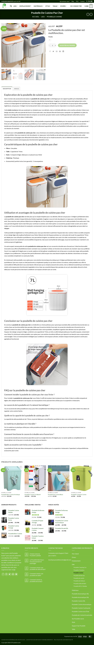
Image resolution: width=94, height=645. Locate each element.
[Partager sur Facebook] (50, 51)
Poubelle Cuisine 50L (78, 601)
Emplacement (25, 6)
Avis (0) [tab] (16, 88)
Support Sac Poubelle (78, 626)
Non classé (75, 554)
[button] (76, 6)
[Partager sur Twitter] (53, 51)
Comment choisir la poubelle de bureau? (36, 580)
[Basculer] (91, 564)
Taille (55, 6)
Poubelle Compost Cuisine (78, 494)
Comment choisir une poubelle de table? (36, 574)
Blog (73, 1)
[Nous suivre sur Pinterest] (91, 1)
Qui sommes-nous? (65, 1)
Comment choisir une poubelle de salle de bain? (38, 568)
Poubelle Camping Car (80, 567)
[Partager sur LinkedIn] (63, 51)
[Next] (42, 45)
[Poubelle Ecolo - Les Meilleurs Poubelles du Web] (4, 6)
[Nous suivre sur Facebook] (86, 1)
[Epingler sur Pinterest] (60, 51)
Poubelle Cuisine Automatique (81, 604)
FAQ (77, 1)
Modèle (50, 36)
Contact (82, 1)
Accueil (35, 17)
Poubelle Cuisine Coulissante (81, 608)
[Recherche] (11, 6)
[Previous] (4, 45)
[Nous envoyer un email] (90, 1)
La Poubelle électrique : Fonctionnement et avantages (37, 561)
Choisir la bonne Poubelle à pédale (35, 554)
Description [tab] (7, 88)
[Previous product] (91, 14)
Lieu (15, 6)
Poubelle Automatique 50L (80, 597)
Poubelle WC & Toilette (80, 586)
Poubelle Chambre (79, 570)
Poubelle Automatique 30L (80, 594)
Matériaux (38, 6)
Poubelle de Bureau (79, 575)
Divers (63, 6)
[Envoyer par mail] (56, 51)
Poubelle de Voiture (79, 581)
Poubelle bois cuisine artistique (10, 494)
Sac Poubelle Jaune (78, 619)
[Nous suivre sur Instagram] (88, 1)
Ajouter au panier (67, 45)
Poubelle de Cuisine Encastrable (82, 615)
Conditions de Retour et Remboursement (39, 639)
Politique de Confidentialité (63, 639)
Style (47, 6)
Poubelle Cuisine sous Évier (80, 611)
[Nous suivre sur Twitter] (9, 574)
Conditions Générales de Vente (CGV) (13, 639)
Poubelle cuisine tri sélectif (33, 494)
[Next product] (87, 14)
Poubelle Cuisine (54, 17)
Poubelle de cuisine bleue (55, 494)
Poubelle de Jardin (79, 578)
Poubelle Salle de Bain (80, 583)
